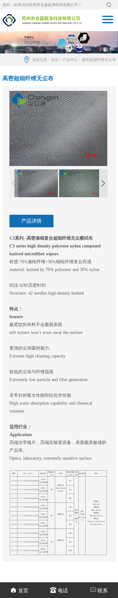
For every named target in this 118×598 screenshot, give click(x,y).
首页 (55, 60)
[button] (103, 183)
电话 (63, 590)
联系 (103, 590)
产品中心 (70, 60)
